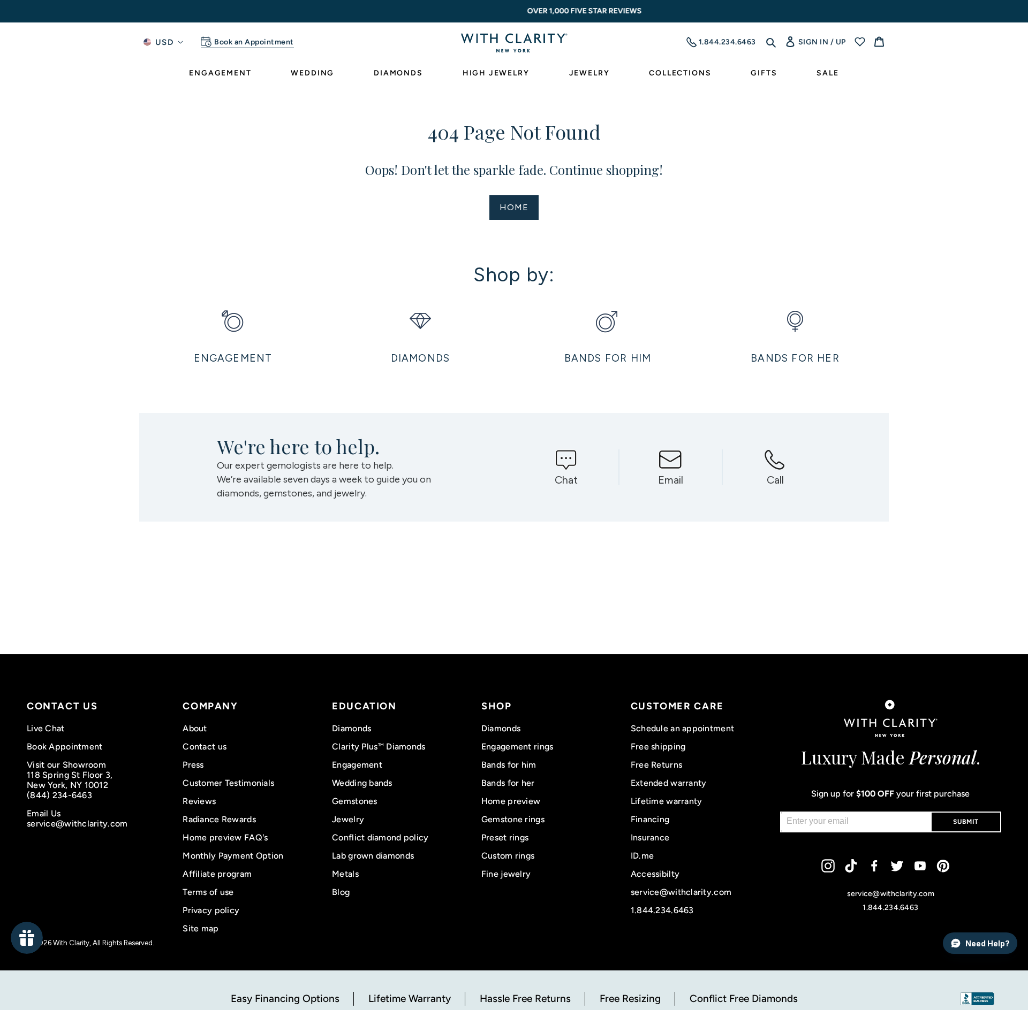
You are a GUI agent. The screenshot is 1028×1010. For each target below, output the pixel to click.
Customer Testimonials (228, 783)
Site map (200, 928)
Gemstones (354, 801)
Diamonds (351, 728)
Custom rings (507, 856)
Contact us (204, 746)
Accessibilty (655, 874)
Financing (650, 819)
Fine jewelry (506, 874)
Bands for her (508, 783)
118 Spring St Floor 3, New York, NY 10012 (69, 780)
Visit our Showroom (66, 765)
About (195, 728)
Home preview (510, 801)
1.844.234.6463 (662, 910)
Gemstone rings (513, 819)
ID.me (642, 856)
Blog (341, 892)
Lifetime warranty (666, 801)
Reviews (199, 801)
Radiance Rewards (219, 819)
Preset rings (504, 837)
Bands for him (508, 765)
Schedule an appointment (682, 728)
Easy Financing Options (285, 998)
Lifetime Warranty (409, 998)
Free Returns (656, 765)
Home (514, 207)
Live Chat (46, 728)
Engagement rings (517, 746)
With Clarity (71, 943)
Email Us (44, 813)
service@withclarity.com (77, 823)
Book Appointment (64, 746)
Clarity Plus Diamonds (378, 746)
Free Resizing (630, 998)
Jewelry (348, 819)
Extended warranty (669, 783)
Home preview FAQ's (225, 837)
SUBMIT (966, 821)
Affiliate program (217, 874)
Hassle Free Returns (525, 998)
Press (193, 765)
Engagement (357, 765)
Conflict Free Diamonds (744, 998)
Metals (345, 874)
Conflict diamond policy (380, 837)
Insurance (650, 837)
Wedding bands (362, 783)
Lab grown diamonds (373, 856)
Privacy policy (211, 910)
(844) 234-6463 (59, 795)
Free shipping (658, 746)
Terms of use (208, 892)
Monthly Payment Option (233, 856)
